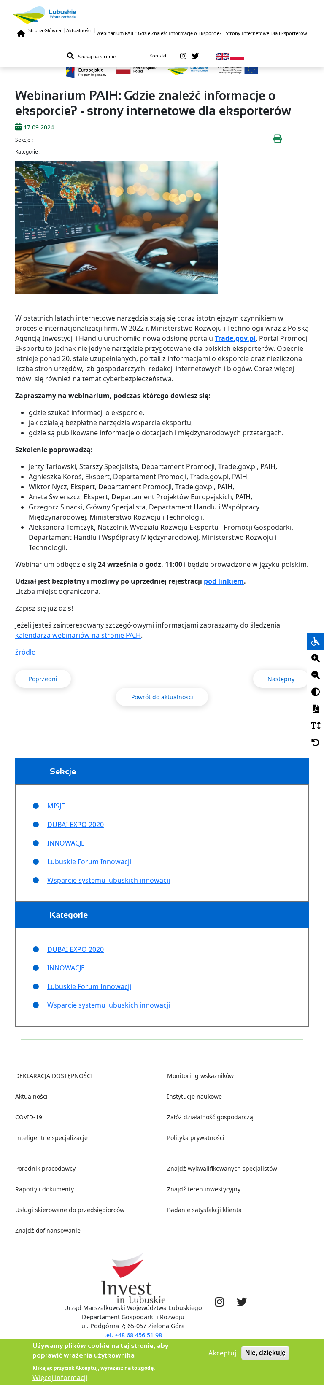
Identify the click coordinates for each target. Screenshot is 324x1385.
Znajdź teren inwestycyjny (203, 1189)
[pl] (237, 56)
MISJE (56, 806)
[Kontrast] (315, 692)
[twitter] (195, 56)
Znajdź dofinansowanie (48, 1230)
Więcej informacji (59, 1377)
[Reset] (315, 743)
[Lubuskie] (162, 15)
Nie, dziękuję (265, 1352)
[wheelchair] (315, 641)
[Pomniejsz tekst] (315, 675)
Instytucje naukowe (194, 1096)
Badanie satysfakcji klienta (204, 1210)
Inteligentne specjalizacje (51, 1138)
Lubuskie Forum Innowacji (89, 861)
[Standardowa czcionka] (315, 726)
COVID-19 (28, 1117)
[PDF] (315, 709)
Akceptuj (222, 1353)
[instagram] (183, 56)
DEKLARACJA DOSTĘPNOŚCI (54, 1076)
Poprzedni (43, 679)
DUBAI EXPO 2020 (75, 824)
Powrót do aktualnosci (162, 697)
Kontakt (158, 55)
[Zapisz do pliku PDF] (315, 709)
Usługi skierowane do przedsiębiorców (69, 1210)
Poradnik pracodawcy (45, 1168)
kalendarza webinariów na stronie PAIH (78, 635)
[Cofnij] (315, 743)
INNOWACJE (66, 843)
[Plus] (315, 658)
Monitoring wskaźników (200, 1076)
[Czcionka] (315, 726)
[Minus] (315, 675)
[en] (222, 56)
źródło (25, 652)
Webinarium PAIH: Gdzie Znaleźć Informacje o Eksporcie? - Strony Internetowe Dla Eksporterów (202, 33)
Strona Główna (44, 30)
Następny (280, 679)
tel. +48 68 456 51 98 (133, 1335)
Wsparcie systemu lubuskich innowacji (108, 880)
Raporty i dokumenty (44, 1189)
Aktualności (79, 30)
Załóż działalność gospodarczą (210, 1117)
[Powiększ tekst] (315, 658)
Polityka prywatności (195, 1138)
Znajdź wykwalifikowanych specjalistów (222, 1168)
